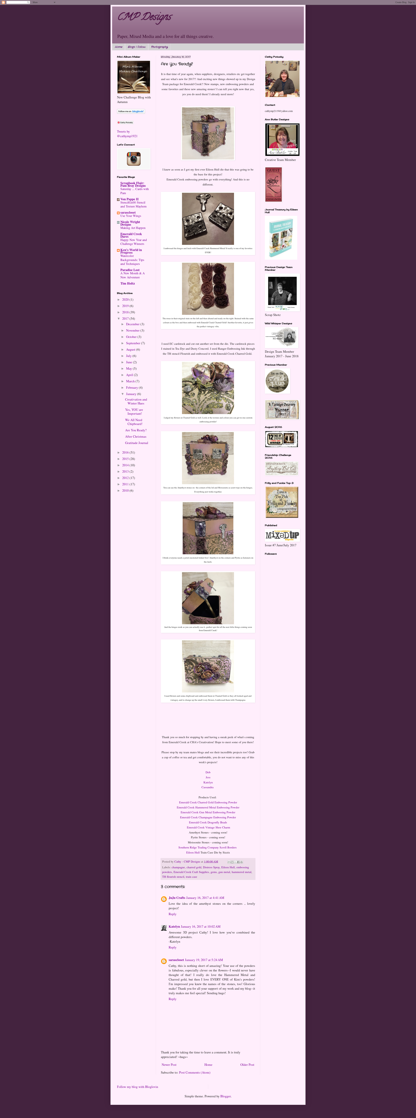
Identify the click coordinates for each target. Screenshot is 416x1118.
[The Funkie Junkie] (282, 516)
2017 (126, 318)
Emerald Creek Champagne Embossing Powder (208, 817)
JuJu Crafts (177, 897)
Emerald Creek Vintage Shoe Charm (208, 827)
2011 (126, 484)
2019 (126, 306)
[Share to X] (235, 862)
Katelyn (174, 926)
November (133, 330)
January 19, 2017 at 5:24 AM (204, 960)
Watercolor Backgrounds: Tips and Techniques (132, 260)
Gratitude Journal (136, 443)
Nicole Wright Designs (130, 223)
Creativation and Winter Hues (136, 401)
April (130, 375)
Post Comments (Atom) (194, 1072)
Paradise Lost (130, 269)
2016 (126, 452)
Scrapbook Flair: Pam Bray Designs (133, 184)
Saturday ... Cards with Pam (134, 191)
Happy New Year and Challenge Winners (133, 242)
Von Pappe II (129, 199)
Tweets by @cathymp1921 (127, 133)
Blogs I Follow (136, 47)
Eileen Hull (193, 852)
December (133, 324)
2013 (126, 471)
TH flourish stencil (173, 877)
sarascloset (176, 959)
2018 (126, 312)
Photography (159, 47)
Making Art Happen (133, 228)
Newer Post (169, 1064)
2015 (126, 459)
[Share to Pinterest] (241, 862)
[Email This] (229, 862)
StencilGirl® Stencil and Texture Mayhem (133, 204)
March (131, 381)
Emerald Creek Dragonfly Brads (208, 822)
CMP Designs (144, 17)
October (131, 336)
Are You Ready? (136, 430)
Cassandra (208, 787)
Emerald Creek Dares (131, 235)
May (129, 368)
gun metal (224, 872)
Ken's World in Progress (131, 251)
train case (191, 877)
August (131, 349)
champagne (178, 867)
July (129, 356)
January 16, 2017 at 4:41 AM (205, 897)
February (132, 387)
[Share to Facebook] (238, 862)
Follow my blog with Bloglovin (137, 1086)
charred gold (194, 867)
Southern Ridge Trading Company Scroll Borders (208, 847)
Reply (172, 914)
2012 (126, 478)
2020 (126, 299)
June (129, 362)
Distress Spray (211, 867)
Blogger (225, 1096)
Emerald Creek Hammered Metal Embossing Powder (208, 807)
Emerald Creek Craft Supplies (191, 872)
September (133, 343)
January (131, 394)
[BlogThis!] (232, 862)
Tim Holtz (127, 283)
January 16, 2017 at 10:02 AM (201, 926)
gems (214, 872)
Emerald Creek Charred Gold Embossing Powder (208, 802)
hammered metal (241, 872)
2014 (126, 465)
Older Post (247, 1064)
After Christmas (135, 436)
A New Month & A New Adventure (132, 275)
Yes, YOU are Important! (134, 411)
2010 (126, 490)
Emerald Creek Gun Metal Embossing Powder (208, 812)
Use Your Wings (130, 216)
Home (118, 47)
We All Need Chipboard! (134, 422)
